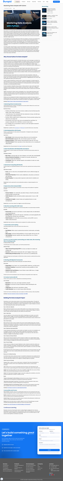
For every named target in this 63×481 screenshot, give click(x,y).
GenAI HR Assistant (18, 471)
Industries (34, 1)
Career (39, 466)
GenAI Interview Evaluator (19, 470)
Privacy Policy (40, 479)
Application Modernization (7, 469)
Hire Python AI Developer (30, 469)
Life (38, 465)
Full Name (41, 431)
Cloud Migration (5, 468)
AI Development (6, 465)
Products (23, 1)
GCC (44, 1)
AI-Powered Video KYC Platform (18, 468)
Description (41, 442)
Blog (47, 1)
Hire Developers (30, 464)
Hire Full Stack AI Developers (31, 465)
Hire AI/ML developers (29, 466)
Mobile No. (52, 431)
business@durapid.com (55, 465)
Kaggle (20, 146)
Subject (40, 438)
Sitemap (35, 479)
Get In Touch (56, 1)
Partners (39, 1)
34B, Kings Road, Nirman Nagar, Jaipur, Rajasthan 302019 (55, 469)
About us (39, 469)
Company (40, 464)
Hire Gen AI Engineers (29, 468)
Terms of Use (40, 468)
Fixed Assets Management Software (19, 466)
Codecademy (17, 127)
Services (28, 1)
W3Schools (22, 127)
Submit (49, 450)
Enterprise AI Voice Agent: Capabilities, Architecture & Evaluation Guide (51, 9)
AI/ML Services (5, 466)
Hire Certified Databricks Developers (30, 472)
